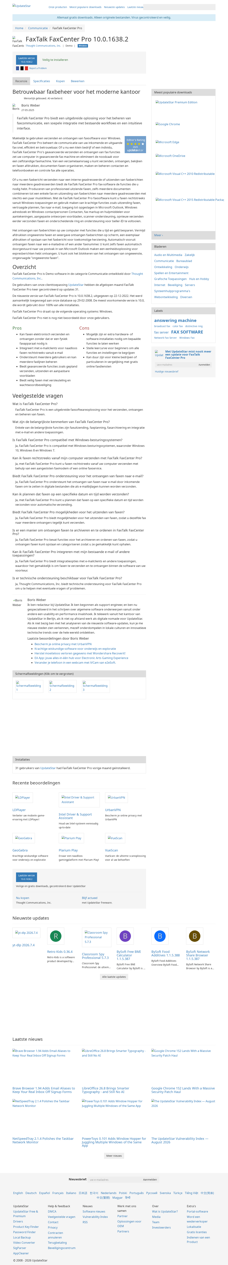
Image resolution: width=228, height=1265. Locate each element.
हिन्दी (127, 1198)
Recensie (21, 81)
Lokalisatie (194, 1227)
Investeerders (161, 1227)
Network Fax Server (165, 337)
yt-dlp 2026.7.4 (23, 945)
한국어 (94, 1193)
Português (136, 1193)
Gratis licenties (197, 1232)
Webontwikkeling (166, 297)
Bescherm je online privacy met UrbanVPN (63, 644)
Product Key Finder (26, 1227)
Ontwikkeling (163, 267)
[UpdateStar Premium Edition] (177, 102)
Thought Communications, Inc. (43, 45)
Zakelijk (190, 255)
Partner (122, 1216)
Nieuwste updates (114, 7)
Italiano (71, 1193)
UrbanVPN (113, 810)
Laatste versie (26, 59)
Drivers (18, 1221)
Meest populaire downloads (85, 7)
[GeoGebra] (23, 838)
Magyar (117, 1198)
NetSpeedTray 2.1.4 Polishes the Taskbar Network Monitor (43, 1140)
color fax (178, 326)
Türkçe (177, 1193)
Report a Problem (38, 68)
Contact (53, 1222)
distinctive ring (194, 326)
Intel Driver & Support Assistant (75, 816)
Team (155, 1222)
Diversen (186, 297)
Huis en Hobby (199, 279)
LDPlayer (19, 810)
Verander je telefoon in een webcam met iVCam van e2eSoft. (75, 663)
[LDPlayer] (22, 797)
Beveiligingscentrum (62, 1248)
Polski (123, 1193)
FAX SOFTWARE (187, 332)
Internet (159, 285)
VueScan (111, 850)
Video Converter (24, 1243)
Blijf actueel (89, 898)
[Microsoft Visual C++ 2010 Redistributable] (186, 173)
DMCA (52, 1211)
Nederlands (108, 1193)
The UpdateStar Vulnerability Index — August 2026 (179, 1140)
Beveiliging (175, 285)
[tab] (21, 81)
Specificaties (41, 81)
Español (44, 1193)
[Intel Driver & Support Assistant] (79, 800)
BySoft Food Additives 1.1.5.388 (165, 953)
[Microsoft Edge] (168, 142)
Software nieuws (94, 1211)
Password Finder (24, 1232)
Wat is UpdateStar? (165, 1211)
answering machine (175, 320)
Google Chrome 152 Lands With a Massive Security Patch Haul (183, 1090)
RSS (85, 1222)
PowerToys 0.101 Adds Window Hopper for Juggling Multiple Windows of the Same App (114, 1142)
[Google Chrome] (168, 124)
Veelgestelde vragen (61, 1217)
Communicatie (164, 261)
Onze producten (58, 7)
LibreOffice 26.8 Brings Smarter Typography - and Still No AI (105, 1090)
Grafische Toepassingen (170, 279)
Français (58, 1193)
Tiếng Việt (191, 1193)
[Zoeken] (212, 7)
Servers (190, 285)
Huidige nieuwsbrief (166, 371)
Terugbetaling (57, 1243)
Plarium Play (68, 850)
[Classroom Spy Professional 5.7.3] (96, 937)
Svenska (165, 1193)
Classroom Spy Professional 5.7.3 (95, 956)
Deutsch (31, 1193)
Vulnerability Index (95, 1217)
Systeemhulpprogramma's (172, 291)
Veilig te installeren (55, 60)
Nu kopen (22, 898)
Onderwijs (182, 267)
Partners (123, 1231)
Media (156, 1217)
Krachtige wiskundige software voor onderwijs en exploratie (75, 649)
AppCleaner (21, 1253)
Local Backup (22, 1237)
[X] (22, 68)
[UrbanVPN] (116, 797)
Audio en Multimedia (168, 255)
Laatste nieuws (136, 7)
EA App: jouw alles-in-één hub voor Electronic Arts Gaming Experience (81, 658)
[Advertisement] (79, 728)
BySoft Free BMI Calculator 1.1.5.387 (129, 955)
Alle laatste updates (114, 976)
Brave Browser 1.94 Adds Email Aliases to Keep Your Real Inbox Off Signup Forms (43, 1090)
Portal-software (197, 1211)
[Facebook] (18, 68)
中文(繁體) (103, 1198)
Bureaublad (184, 261)
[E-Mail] (26, 68)
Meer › (158, 235)
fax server (161, 332)
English (18, 1193)
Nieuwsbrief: (78, 1179)
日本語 (83, 1193)
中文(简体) (207, 1193)
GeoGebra (20, 850)
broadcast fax (162, 326)
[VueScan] (115, 838)
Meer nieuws (114, 1155)
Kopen (60, 81)
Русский (151, 1193)
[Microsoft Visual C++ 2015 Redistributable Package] (190, 200)
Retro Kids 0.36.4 (59, 951)
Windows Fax (187, 337)
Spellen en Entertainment (171, 273)
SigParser (19, 1248)
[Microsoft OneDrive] (171, 156)
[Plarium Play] (71, 838)
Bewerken (77, 81)
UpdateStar (76, 285)
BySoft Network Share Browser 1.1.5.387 (198, 955)
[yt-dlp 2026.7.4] (26, 933)
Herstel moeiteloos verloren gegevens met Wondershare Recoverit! (80, 653)
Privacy (53, 1227)
